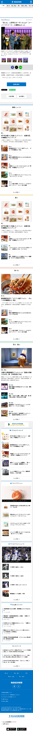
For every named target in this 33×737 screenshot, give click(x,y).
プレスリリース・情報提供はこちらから (11, 694)
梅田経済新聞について (7, 692)
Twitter (18, 686)
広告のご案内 (5, 701)
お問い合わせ (5, 699)
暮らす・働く (24, 5)
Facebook (14, 686)
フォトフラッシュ (5, 19)
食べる (8, 5)
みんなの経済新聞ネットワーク (16, 716)
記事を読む (16, 84)
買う (19, 5)
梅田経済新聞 (16, 2)
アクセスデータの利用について (9, 696)
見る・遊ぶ (13, 5)
